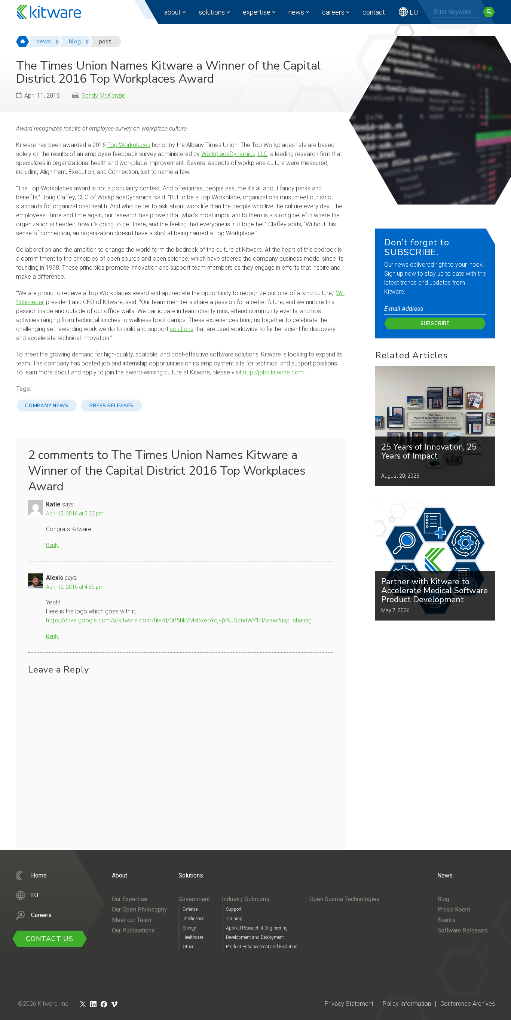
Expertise (256, 12)
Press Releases (111, 405)
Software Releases (462, 930)
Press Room (453, 909)
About (172, 12)
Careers (333, 12)
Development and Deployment (255, 937)
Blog (443, 899)
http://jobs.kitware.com (273, 372)
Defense (190, 909)
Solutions (212, 12)
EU (414, 12)
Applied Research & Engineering (257, 928)
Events (446, 919)
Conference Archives (467, 1003)
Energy (189, 928)
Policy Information (407, 1003)
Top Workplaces (128, 144)
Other (188, 946)
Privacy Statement (349, 1003)
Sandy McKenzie (103, 95)
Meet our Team (131, 919)
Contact (373, 12)
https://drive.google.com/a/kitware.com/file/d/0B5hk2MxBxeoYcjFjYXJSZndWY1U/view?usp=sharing (179, 620)
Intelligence (193, 918)
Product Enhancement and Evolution (261, 946)
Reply (52, 545)
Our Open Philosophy (139, 909)
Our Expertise (129, 899)
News (296, 12)
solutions (181, 329)
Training (234, 918)
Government (194, 899)
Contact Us (49, 938)
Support (234, 909)
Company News (46, 405)
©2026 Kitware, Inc (43, 1003)
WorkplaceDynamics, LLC (234, 153)
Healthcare (193, 937)
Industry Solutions (245, 899)
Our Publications (133, 930)
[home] (22, 41)
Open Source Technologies (344, 899)
